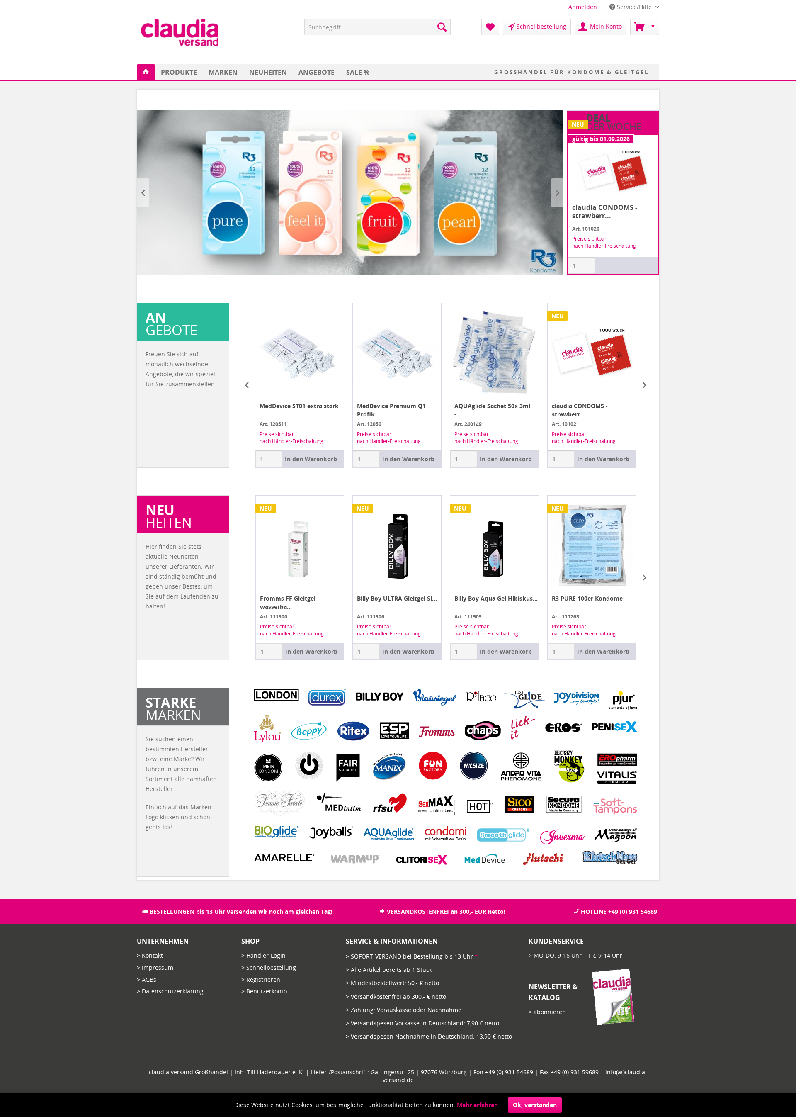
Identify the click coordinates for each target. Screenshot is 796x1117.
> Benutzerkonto (264, 991)
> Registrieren (260, 979)
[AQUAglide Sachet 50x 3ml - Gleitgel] (447, 352)
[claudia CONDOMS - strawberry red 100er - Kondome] (613, 170)
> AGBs (146, 979)
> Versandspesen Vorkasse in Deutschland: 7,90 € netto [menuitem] (422, 1023)
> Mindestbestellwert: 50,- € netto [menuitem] (392, 983)
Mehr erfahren (477, 1105)
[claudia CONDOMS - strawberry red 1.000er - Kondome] (545, 352)
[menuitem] (582, 7)
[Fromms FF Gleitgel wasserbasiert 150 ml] (300, 545)
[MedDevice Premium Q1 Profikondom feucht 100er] (350, 352)
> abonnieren (547, 1012)
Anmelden (582, 7)
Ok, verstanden (535, 1105)
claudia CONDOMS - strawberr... (533, 410)
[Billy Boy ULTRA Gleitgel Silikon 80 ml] (397, 545)
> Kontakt (150, 955)
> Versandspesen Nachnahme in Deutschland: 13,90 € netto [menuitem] (429, 1036)
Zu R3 (350, 192)
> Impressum (155, 967)
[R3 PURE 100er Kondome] (592, 545)
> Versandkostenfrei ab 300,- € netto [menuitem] (396, 996)
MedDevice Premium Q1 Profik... (344, 410)
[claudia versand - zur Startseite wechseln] (179, 32)
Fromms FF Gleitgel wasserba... (287, 602)
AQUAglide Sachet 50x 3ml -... (445, 410)
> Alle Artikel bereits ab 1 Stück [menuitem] (389, 969)
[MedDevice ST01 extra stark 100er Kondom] (253, 352)
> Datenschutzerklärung (170, 991)
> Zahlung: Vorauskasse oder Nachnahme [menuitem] (403, 1010)
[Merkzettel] (490, 27)
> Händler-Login (263, 955)
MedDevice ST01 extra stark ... (252, 410)
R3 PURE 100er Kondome (587, 598)
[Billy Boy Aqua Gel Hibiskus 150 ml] (494, 545)
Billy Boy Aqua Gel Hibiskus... (496, 598)
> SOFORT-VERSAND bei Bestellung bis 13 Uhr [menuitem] (412, 956)
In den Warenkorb (264, 459)
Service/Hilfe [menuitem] (634, 7)
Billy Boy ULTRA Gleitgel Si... (397, 598)
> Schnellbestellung (268, 967)
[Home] (146, 72)
